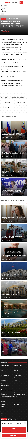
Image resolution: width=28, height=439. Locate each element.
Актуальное (17, 368)
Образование (5, 9)
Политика (4, 5)
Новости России (18, 365)
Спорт (15, 380)
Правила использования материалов (7, 393)
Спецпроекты (4, 380)
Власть (16, 370)
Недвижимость (5, 375)
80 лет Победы (5, 385)
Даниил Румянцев (5, 31)
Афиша (2, 370)
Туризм (3, 382)
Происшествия (5, 7)
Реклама (3, 404)
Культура (3, 8)
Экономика (17, 382)
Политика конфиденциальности (19, 393)
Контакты (16, 404)
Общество (3, 378)
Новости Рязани (5, 365)
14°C (21, 2)
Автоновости (4, 368)
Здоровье (4, 11)
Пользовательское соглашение (9, 396)
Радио (2, 406)
